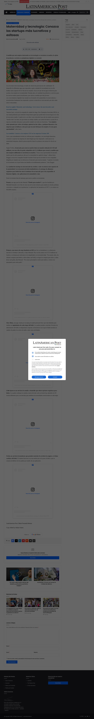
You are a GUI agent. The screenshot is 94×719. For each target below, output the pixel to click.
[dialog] (47, 359)
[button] (47, 360)
